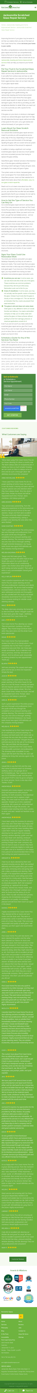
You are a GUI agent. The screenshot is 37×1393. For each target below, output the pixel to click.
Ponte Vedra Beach (22, 1369)
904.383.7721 (12, 1357)
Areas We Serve (23, 1334)
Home (3, 25)
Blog (2, 1331)
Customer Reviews (18, 1259)
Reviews (21, 1324)
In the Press (4, 1334)
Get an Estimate (27, 2)
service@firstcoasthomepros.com (10, 1362)
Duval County (5, 1374)
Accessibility (5, 1337)
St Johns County (13, 1374)
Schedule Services (13, 2)
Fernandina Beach (13, 1371)
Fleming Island (30, 1371)
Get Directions (5, 1352)
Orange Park (21, 1371)
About (20, 1321)
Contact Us (21, 1331)
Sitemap (21, 1337)
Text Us (29, 1390)
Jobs (19, 1327)
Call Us (10, 1390)
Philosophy (4, 1327)
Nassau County (23, 1374)
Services (4, 1324)
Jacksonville (4, 1369)
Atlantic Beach (13, 1369)
